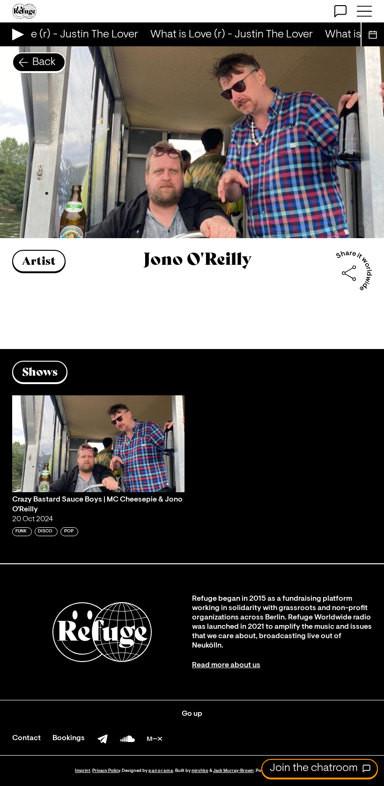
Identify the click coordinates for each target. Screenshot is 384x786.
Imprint (82, 771)
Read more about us (226, 665)
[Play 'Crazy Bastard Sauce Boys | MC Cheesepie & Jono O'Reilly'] (98, 443)
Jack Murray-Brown (233, 771)
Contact (26, 738)
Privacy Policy (106, 771)
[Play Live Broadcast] (15, 34)
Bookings (68, 738)
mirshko (200, 771)
